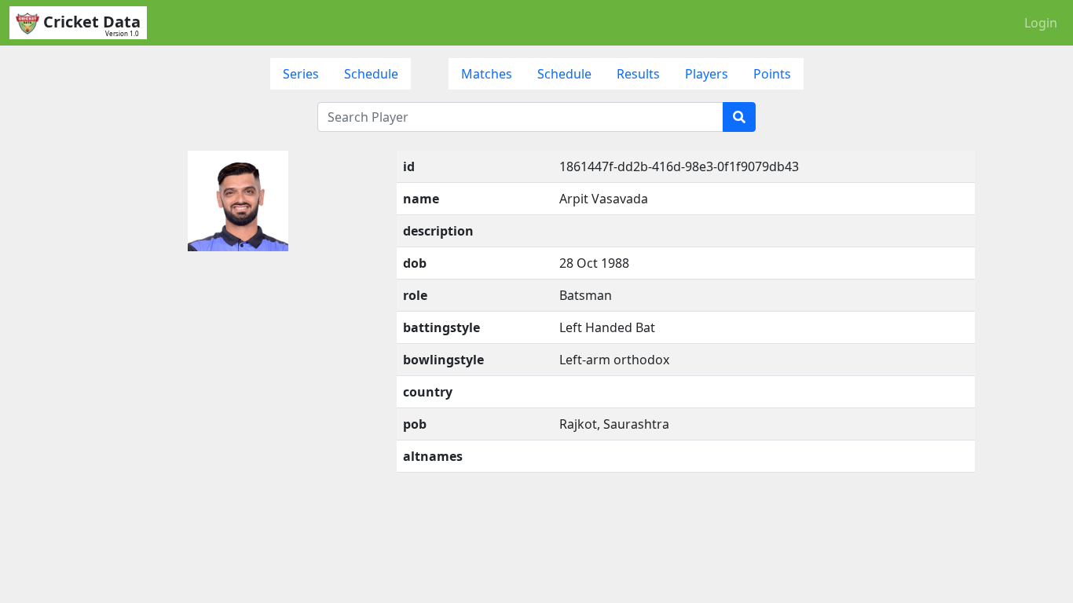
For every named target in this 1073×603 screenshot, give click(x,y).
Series (301, 73)
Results (638, 73)
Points (772, 73)
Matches (486, 73)
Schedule (371, 73)
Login (1040, 22)
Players (706, 73)
